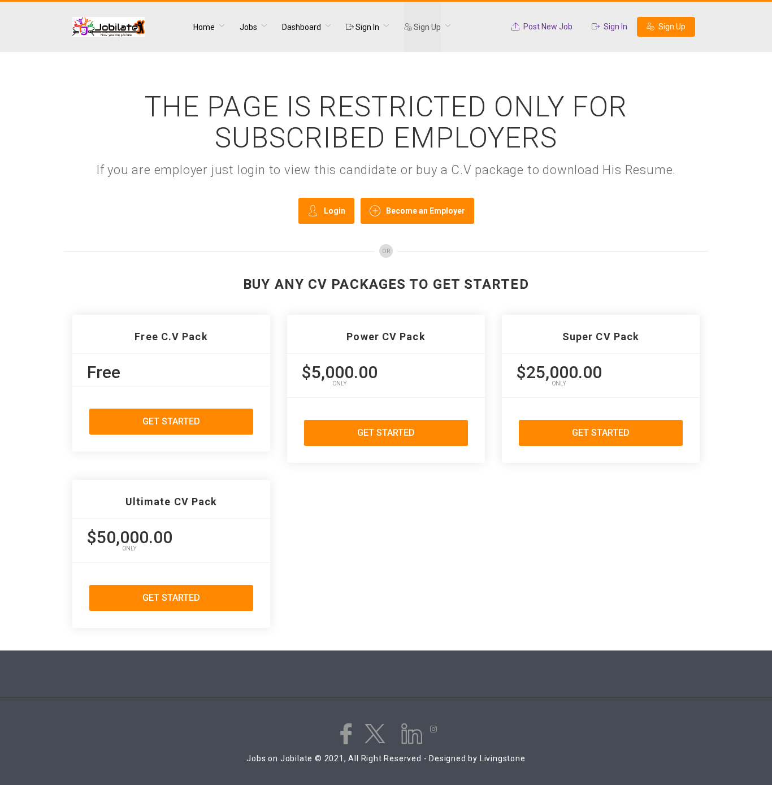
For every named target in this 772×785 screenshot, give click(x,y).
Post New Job (547, 26)
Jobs (248, 27)
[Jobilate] (125, 27)
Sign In (366, 27)
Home (204, 27)
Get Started (171, 421)
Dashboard (301, 27)
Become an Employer (425, 210)
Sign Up (426, 27)
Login (334, 210)
